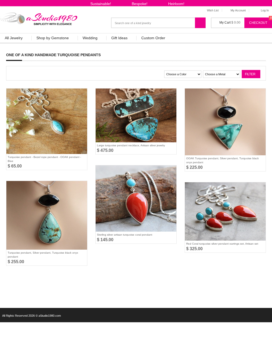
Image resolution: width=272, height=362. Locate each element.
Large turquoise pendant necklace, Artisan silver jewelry (131, 145)
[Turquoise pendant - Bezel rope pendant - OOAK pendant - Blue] (46, 121)
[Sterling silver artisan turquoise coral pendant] (136, 198)
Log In (265, 10)
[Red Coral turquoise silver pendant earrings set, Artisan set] (225, 211)
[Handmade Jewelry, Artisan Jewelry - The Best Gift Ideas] (39, 18)
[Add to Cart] (68, 96)
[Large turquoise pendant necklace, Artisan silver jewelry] (136, 115)
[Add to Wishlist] (81, 96)
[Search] (203, 21)
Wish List (213, 10)
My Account (238, 10)
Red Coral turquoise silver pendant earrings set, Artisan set (222, 243)
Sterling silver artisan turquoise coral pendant (124, 234)
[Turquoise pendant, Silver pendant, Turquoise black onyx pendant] (46, 215)
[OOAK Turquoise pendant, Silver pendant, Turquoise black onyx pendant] (225, 122)
